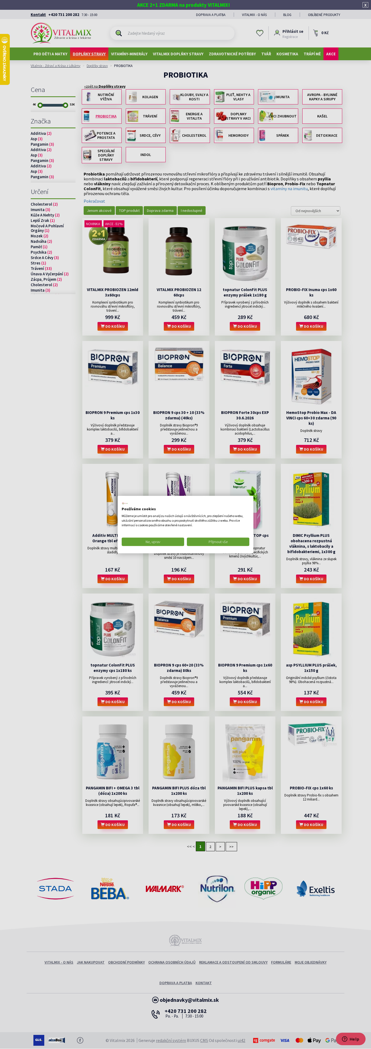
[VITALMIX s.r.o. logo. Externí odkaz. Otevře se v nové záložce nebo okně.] (125, 503)
